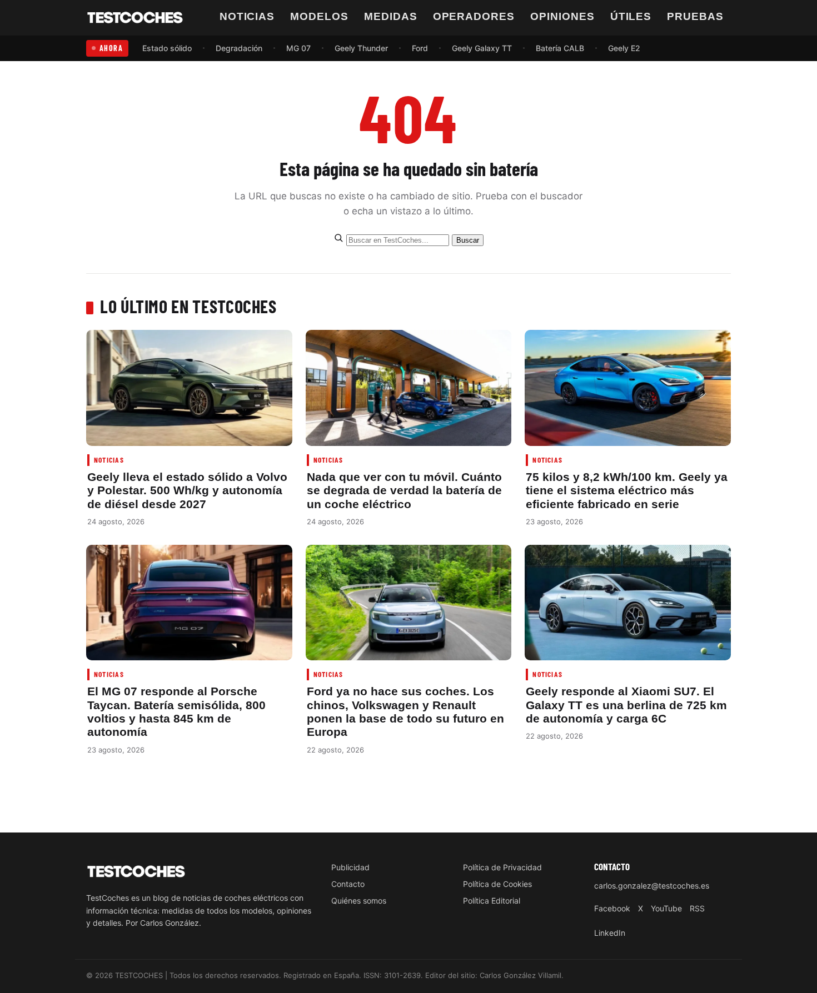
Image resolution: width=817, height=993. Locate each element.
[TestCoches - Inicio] (135, 18)
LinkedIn (609, 932)
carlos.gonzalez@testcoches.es (651, 885)
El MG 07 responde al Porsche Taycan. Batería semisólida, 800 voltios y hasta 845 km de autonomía (176, 711)
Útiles (631, 16)
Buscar (467, 240)
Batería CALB (560, 48)
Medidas (390, 16)
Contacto (348, 884)
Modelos (319, 16)
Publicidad (350, 867)
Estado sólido (167, 48)
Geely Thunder (361, 48)
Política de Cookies (497, 884)
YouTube (666, 908)
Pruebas (695, 16)
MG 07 (298, 48)
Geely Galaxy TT (482, 48)
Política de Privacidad (502, 867)
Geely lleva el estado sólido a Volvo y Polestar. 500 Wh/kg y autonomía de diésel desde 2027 (187, 490)
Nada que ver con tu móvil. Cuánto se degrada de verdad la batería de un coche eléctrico (404, 490)
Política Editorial (491, 900)
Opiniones (562, 16)
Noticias (247, 16)
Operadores (474, 16)
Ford (420, 48)
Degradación (239, 48)
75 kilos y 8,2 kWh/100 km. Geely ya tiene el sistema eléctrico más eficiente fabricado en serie (627, 490)
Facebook (612, 908)
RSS (697, 908)
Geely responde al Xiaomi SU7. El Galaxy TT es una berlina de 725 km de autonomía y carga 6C (626, 705)
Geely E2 (624, 48)
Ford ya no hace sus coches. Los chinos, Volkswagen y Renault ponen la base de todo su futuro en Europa (405, 711)
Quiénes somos (358, 900)
